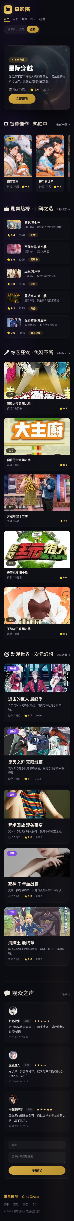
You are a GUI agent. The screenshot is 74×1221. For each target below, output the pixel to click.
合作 (34, 1204)
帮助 (15, 1204)
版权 (25, 1204)
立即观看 (22, 98)
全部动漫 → (63, 654)
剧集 (24, 19)
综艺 (33, 19)
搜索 (32, 29)
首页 (7, 19)
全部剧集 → (63, 209)
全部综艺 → (63, 353)
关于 (6, 1204)
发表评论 (37, 1170)
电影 (16, 19)
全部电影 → (63, 124)
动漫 (42, 19)
